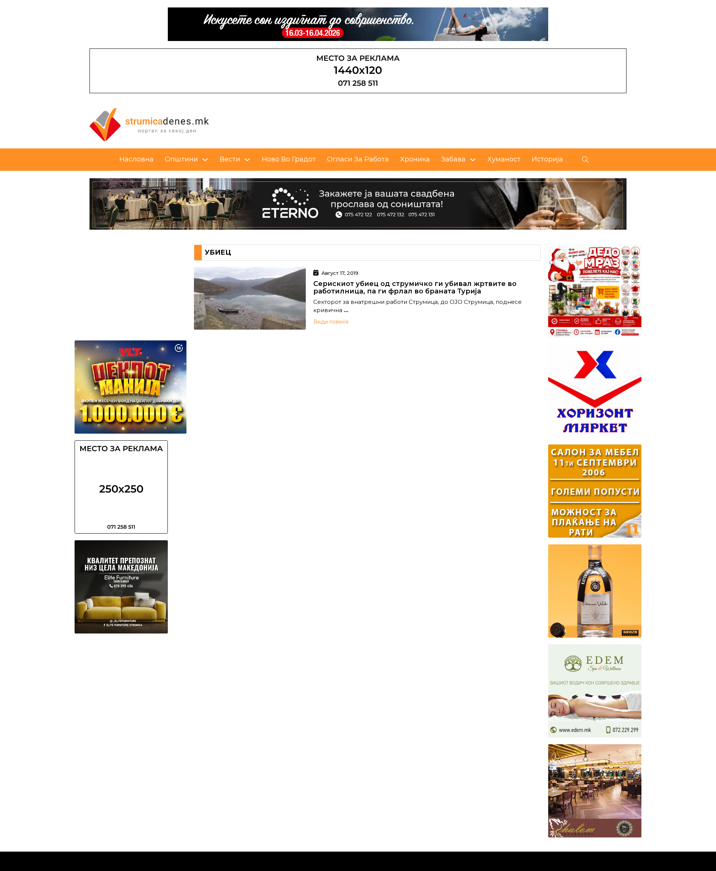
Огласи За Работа (358, 159)
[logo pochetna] (149, 124)
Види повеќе (331, 321)
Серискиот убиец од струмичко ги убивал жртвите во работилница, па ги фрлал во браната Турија (414, 287)
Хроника (415, 159)
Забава (453, 159)
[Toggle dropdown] (205, 159)
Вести (230, 159)
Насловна (136, 159)
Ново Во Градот (289, 159)
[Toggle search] (585, 159)
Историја (547, 159)
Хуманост (504, 159)
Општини (181, 159)
